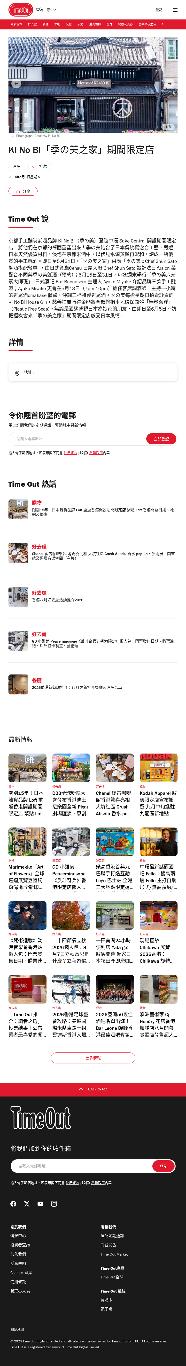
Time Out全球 (112, 1278)
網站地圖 (17, 1330)
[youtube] (40, 1204)
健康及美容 (125, 24)
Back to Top (98, 1090)
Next (170, 83)
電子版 (106, 1310)
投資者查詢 (20, 1246)
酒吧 (57, 24)
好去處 (32, 24)
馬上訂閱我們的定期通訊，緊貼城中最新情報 (47, 426)
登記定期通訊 (112, 1236)
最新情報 (16, 24)
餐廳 (45, 24)
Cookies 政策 (21, 1273)
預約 (66, 275)
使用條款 (70, 453)
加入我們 (18, 1255)
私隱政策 (96, 453)
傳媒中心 (18, 1236)
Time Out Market (114, 1255)
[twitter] (27, 1204)
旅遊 (80, 24)
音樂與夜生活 (147, 24)
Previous (16, 83)
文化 (69, 24)
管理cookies (20, 1292)
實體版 (106, 1301)
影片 (109, 24)
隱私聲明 (18, 1264)
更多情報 (93, 1058)
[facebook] (13, 1204)
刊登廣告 (108, 1246)
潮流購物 (95, 24)
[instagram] (54, 1204)
